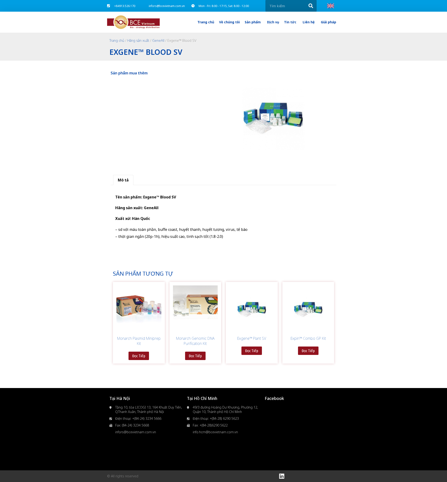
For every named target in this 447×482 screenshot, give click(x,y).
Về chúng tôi (229, 22)
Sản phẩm (253, 22)
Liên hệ (309, 22)
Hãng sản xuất (138, 40)
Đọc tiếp (138, 356)
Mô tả (123, 180)
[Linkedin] (282, 476)
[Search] (311, 6)
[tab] (123, 180)
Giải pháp (328, 22)
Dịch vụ (273, 22)
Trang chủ (205, 22)
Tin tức (290, 22)
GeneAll (158, 40)
